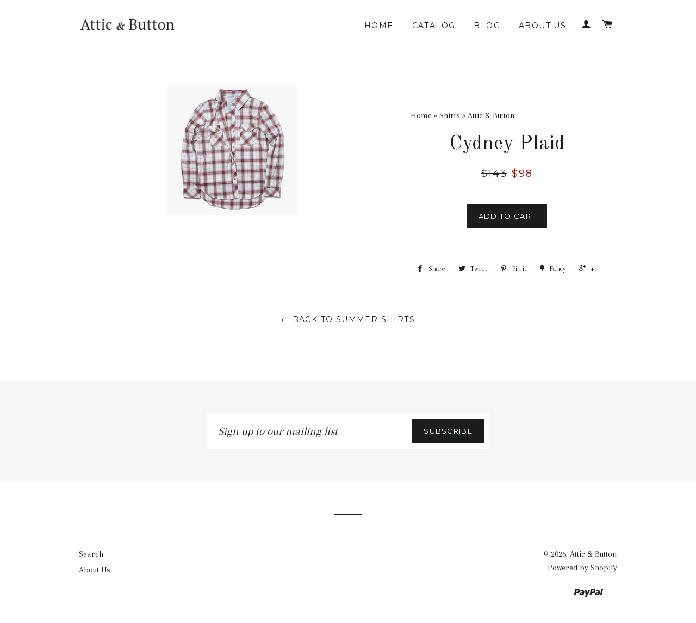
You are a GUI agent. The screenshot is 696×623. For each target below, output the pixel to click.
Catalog (434, 25)
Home (379, 25)
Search (91, 554)
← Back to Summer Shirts (348, 319)
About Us (542, 25)
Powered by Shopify (582, 567)
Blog (487, 25)
